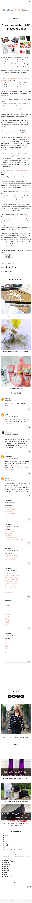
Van (6, 608)
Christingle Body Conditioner (9, 133)
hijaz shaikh (8, 456)
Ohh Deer (26, 154)
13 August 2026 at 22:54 (10, 635)
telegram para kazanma (12, 557)
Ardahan (7, 620)
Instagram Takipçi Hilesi (12, 575)
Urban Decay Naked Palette (9, 78)
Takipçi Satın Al (9, 531)
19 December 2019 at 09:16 (11, 458)
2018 (4, 840)
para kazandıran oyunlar (12, 555)
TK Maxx (26, 214)
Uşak (6, 657)
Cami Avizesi (8, 592)
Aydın (6, 624)
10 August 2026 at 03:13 (10, 603)
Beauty (7, 271)
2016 (4, 844)
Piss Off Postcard (6, 170)
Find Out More (9, 423)
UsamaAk (8, 432)
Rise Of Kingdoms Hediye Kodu (14, 539)
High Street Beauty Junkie (11, 900)
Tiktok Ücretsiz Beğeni (11, 577)
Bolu (6, 612)
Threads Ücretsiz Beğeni (12, 588)
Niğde (6, 646)
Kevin (7, 414)
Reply (29, 409)
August (6, 864)
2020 (4, 836)
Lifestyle (12, 271)
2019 (4, 838)
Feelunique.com (22, 78)
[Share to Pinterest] (12, 267)
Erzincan (7, 650)
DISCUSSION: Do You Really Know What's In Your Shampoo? (16, 779)
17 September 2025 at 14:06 (11, 526)
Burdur (7, 642)
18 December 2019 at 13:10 (11, 434)
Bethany (7, 398)
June (5, 868)
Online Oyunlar (9, 535)
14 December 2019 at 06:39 (11, 416)
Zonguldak (8, 614)
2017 (4, 842)
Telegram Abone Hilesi (11, 590)
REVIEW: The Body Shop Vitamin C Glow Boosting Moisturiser (16, 824)
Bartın (7, 616)
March (6, 874)
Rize (6, 648)
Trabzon (7, 618)
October (6, 860)
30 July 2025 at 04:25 (10, 502)
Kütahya (7, 610)
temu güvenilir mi (10, 559)
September (7, 862)
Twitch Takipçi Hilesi (11, 581)
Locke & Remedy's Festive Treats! (14, 852)
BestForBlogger (26, 900)
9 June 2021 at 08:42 (9, 480)
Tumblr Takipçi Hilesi (11, 585)
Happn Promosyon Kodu (12, 537)
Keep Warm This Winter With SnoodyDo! (16, 850)
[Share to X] (9, 267)
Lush (16, 131)
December (7, 848)
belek (6, 515)
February (6, 876)
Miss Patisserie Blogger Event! (12, 854)
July (5, 866)
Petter (7, 478)
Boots (15, 191)
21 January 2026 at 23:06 (11, 570)
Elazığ (6, 640)
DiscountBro (24, 447)
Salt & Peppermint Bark (8, 131)
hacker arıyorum (10, 509)
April (5, 872)
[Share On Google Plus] (15, 267)
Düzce (7, 622)
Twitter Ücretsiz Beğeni (12, 579)
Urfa (6, 655)
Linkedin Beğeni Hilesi (11, 583)
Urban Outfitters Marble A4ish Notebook (12, 154)
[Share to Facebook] (6, 267)
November (7, 858)
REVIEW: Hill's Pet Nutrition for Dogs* (16, 802)
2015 (4, 846)
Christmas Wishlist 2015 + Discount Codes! (16, 856)
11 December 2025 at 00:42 (11, 550)
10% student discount (6, 156)
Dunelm (21, 233)
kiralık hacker (9, 507)
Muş (6, 644)
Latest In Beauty (23, 99)
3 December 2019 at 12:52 (11, 400)
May (5, 870)
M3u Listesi (8, 533)
